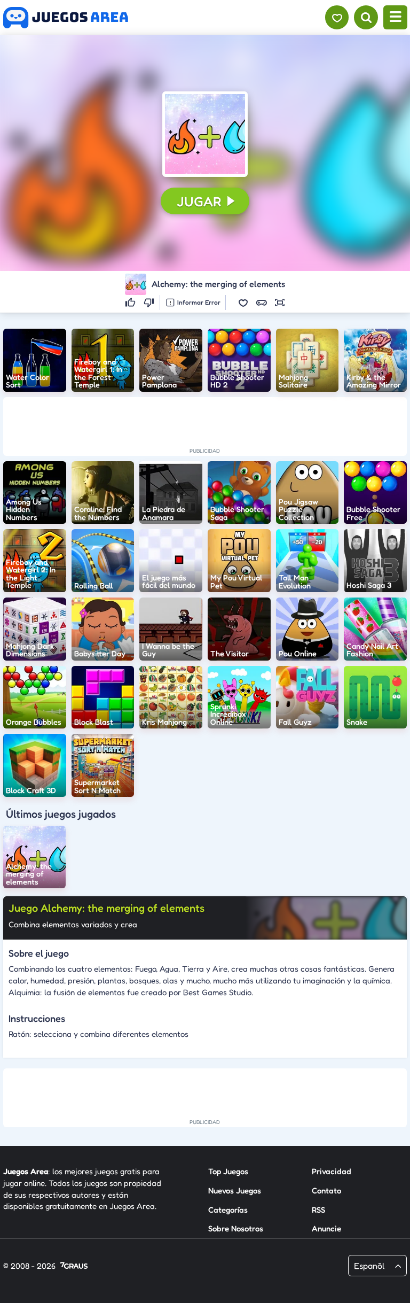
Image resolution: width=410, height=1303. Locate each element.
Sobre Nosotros (235, 1228)
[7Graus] (74, 1266)
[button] (205, 134)
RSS (318, 1210)
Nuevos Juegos (234, 1190)
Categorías (228, 1210)
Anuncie (326, 1228)
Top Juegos (228, 1171)
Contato (326, 1190)
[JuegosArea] (65, 17)
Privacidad (331, 1171)
